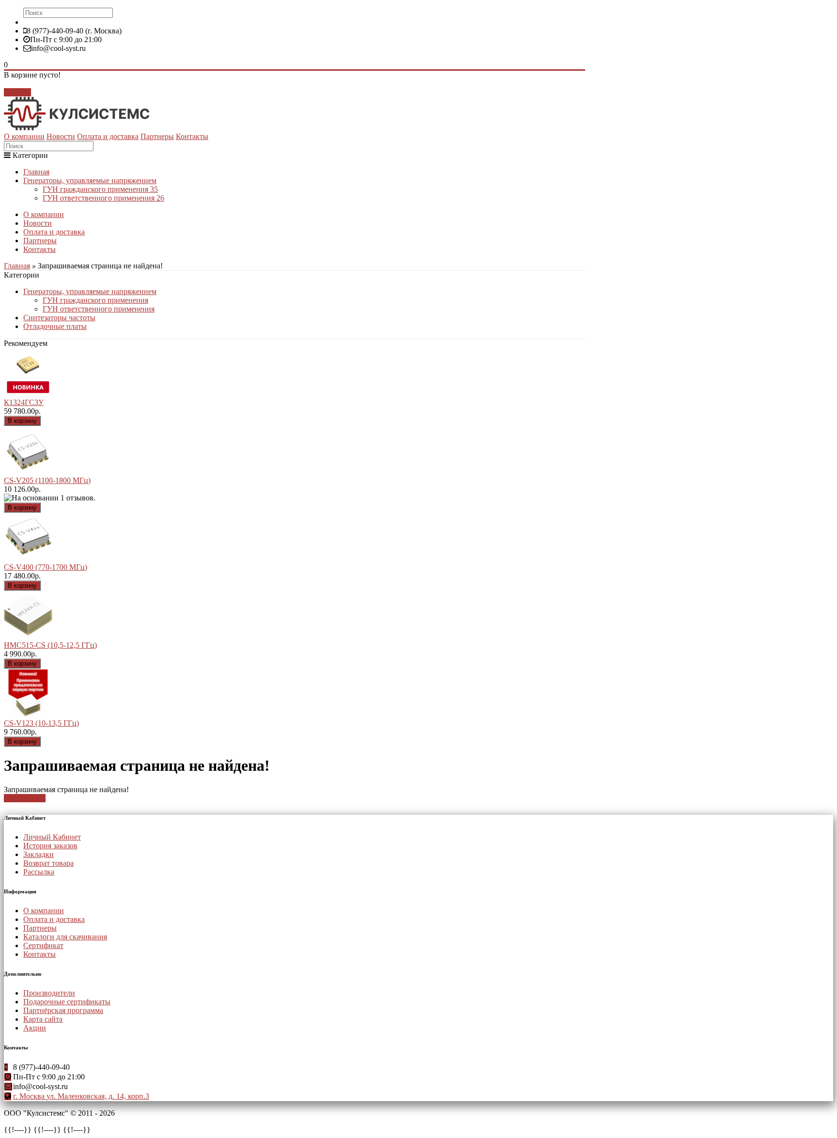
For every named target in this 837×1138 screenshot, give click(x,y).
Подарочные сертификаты (66, 1002)
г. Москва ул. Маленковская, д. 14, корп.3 (81, 1096)
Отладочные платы (55, 326)
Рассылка (38, 872)
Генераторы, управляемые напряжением (89, 180)
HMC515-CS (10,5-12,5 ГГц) (50, 645)
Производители (49, 993)
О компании (24, 136)
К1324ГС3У (24, 402)
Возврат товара (48, 863)
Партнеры (157, 136)
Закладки (38, 854)
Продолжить (25, 798)
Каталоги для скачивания (65, 937)
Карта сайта (42, 1019)
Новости (60, 136)
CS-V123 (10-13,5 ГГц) (41, 723)
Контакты (192, 136)
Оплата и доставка (108, 136)
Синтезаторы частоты (59, 317)
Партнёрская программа (63, 1010)
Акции (34, 1028)
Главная (36, 172)
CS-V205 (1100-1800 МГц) (47, 480)
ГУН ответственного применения (103, 198)
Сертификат (43, 945)
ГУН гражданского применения (100, 189)
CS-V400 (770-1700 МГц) (45, 567)
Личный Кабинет (52, 837)
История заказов (50, 846)
